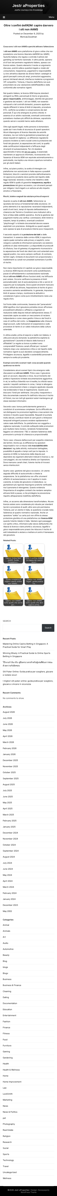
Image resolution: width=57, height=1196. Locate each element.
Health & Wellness (11, 1070)
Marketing (7, 1100)
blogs (5, 967)
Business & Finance (12, 985)
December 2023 (10, 905)
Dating (6, 997)
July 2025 (7, 790)
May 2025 (7, 802)
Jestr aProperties (28, 5)
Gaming (6, 1051)
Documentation (10, 1003)
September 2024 (11, 851)
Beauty (6, 955)
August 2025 (9, 784)
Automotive (8, 949)
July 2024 (7, 863)
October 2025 (9, 772)
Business (7, 979)
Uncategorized (10, 1172)
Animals (6, 931)
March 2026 (8, 742)
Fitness (6, 1033)
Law (4, 1088)
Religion (6, 1136)
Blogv (5, 973)
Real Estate (8, 1130)
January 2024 (9, 899)
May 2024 (7, 875)
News (5, 1106)
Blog (5, 961)
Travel (6, 1166)
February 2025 (9, 820)
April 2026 (7, 736)
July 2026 (7, 718)
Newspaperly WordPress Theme (35, 1191)
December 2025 (10, 760)
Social (5, 1148)
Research (7, 1142)
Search (7, 621)
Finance (6, 1027)
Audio (5, 943)
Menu (51, 17)
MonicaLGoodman (28, 36)
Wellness (7, 1178)
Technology (8, 1160)
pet (4, 1118)
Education (7, 1009)
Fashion (6, 1021)
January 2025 (9, 826)
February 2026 (9, 748)
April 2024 (8, 881)
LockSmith (8, 1094)
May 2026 (7, 730)
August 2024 (9, 857)
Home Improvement (12, 1081)
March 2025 (8, 814)
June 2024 (8, 869)
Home (5, 1075)
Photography (9, 1124)
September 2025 (11, 778)
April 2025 (7, 808)
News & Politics (10, 1112)
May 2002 (7, 911)
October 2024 (9, 845)
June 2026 (8, 724)
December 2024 (10, 832)
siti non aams (30, 152)
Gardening (8, 1057)
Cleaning (7, 991)
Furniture (7, 1045)
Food (5, 1039)
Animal (6, 925)
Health (6, 1063)
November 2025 (10, 766)
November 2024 (10, 838)
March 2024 (8, 887)
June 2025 (8, 796)
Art (4, 937)
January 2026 (9, 754)
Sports (6, 1154)
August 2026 (9, 712)
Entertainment (9, 1015)
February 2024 (10, 893)
